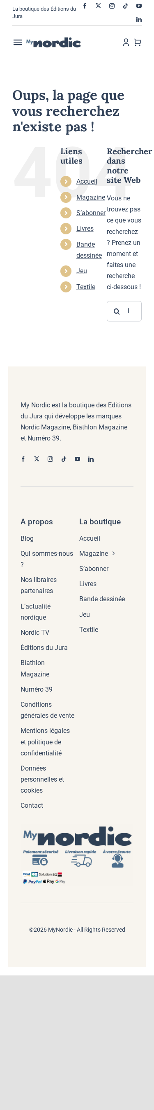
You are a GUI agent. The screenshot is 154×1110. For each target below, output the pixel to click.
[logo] (60, 40)
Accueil (86, 181)
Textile (85, 287)
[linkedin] (139, 19)
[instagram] (112, 6)
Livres (85, 228)
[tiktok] (125, 6)
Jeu (81, 271)
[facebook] (84, 6)
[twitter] (98, 6)
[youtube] (139, 6)
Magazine (90, 197)
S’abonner (91, 213)
